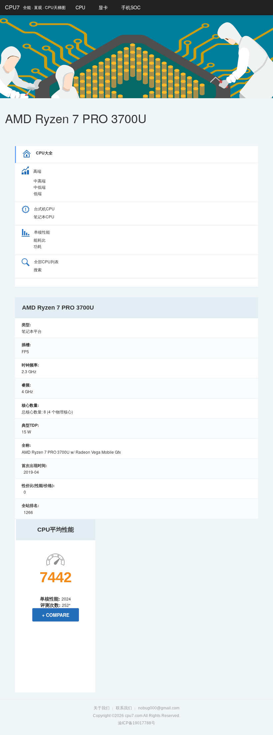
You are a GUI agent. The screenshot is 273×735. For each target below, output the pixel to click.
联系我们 (124, 708)
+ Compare (55, 615)
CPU (80, 7)
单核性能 (42, 232)
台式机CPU (44, 208)
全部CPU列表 (46, 261)
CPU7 (12, 7)
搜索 (38, 269)
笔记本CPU (44, 216)
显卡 (103, 7)
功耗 (38, 246)
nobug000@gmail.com (158, 708)
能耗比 (40, 240)
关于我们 (102, 708)
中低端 (40, 187)
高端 (37, 171)
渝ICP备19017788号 (136, 723)
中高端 (40, 180)
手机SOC (130, 7)
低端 (38, 193)
